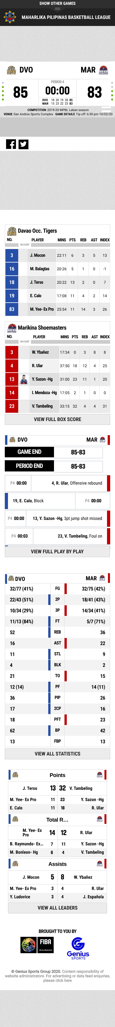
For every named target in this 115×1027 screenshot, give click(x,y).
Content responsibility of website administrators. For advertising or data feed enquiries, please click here (57, 976)
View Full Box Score (57, 419)
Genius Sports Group (78, 948)
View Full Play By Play (57, 551)
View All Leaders (58, 908)
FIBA (37, 948)
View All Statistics (57, 754)
